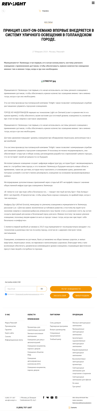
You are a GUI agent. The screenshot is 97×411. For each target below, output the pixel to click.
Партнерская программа (59, 326)
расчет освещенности (71, 289)
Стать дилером (55, 323)
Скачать (8, 336)
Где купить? (76, 386)
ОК (42, 289)
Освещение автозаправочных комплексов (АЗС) (34, 361)
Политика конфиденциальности (81, 403)
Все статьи (48, 22)
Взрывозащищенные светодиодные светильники (80, 352)
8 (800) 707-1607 (24, 407)
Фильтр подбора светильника (82, 296)
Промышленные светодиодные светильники (78, 332)
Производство (10, 326)
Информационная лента (14, 340)
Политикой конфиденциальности (27, 294)
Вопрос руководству (57, 330)
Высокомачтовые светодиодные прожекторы (79, 362)
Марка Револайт (11, 323)
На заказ (75, 383)
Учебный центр (55, 339)
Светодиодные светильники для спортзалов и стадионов (81, 371)
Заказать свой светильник (60, 296)
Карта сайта (9, 333)
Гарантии (8, 330)
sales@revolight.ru (11, 400)
